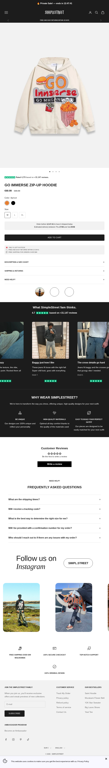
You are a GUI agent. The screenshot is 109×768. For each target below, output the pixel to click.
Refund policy (62, 703)
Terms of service (63, 707)
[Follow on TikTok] (28, 739)
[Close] (106, 758)
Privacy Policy (83, 761)
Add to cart (54, 237)
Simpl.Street (78, 563)
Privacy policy (62, 698)
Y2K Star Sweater (93, 703)
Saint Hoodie (90, 693)
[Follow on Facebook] (6, 739)
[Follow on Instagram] (13, 739)
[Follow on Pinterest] (20, 739)
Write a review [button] (54, 464)
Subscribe (14, 713)
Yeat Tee (89, 712)
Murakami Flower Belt (94, 698)
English (58, 748)
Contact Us (61, 712)
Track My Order (63, 693)
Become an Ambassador (16, 731)
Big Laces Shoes (92, 707)
